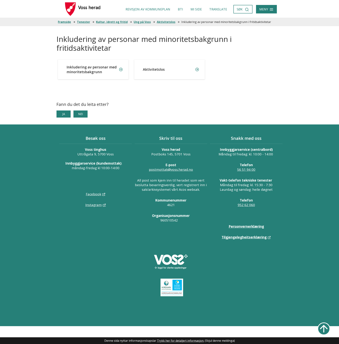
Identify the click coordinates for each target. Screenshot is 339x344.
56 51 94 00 (246, 169)
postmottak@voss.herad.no (171, 169)
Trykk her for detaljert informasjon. (180, 341)
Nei (80, 114)
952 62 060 (246, 205)
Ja (63, 114)
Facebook (93, 194)
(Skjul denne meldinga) (220, 341)
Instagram (93, 205)
